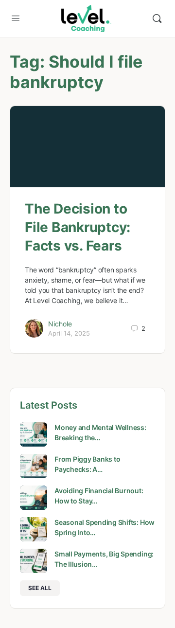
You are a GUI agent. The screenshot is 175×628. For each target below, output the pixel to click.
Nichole (60, 324)
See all (40, 588)
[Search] (157, 18)
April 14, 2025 (69, 333)
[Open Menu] (15, 17)
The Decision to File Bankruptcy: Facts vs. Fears (77, 227)
